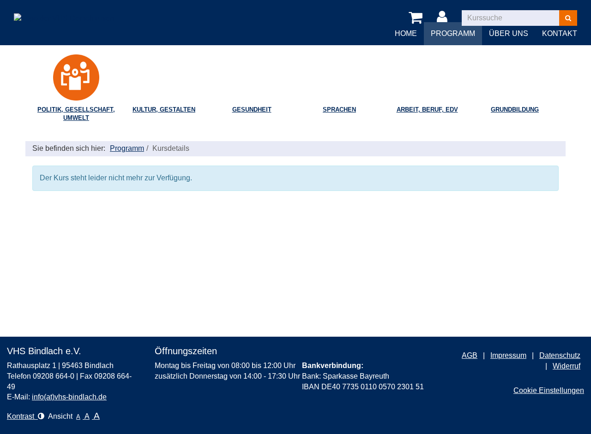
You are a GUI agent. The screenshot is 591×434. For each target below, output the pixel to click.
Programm (127, 148)
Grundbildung (515, 109)
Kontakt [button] (559, 33)
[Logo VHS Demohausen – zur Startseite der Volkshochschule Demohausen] (64, 11)
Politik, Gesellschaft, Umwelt (76, 114)
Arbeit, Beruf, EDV (427, 109)
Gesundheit (251, 109)
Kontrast (22, 416)
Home (406, 33)
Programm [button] (453, 33)
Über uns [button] (508, 33)
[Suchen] (568, 18)
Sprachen (339, 109)
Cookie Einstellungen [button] (548, 390)
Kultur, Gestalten (164, 109)
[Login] (444, 18)
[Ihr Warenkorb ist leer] (417, 18)
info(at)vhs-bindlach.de (69, 397)
